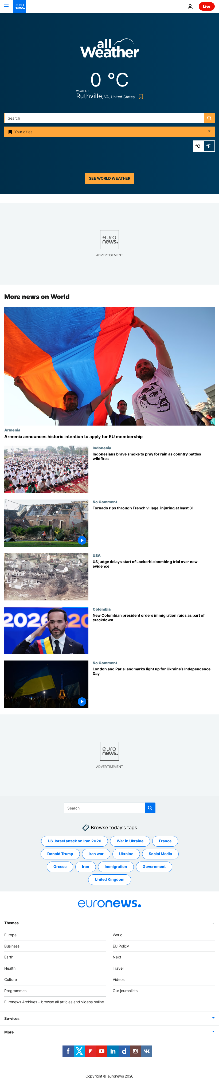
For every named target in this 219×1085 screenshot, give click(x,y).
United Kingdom (109, 879)
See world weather (109, 178)
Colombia (102, 609)
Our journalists (125, 990)
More (9, 1032)
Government (154, 866)
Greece (60, 866)
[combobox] (109, 118)
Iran (85, 866)
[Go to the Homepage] (19, 6)
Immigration (116, 866)
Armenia (12, 430)
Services (11, 1018)
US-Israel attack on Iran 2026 (74, 841)
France (165, 841)
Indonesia (102, 448)
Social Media (160, 853)
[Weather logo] (109, 50)
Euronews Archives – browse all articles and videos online (54, 1002)
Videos (118, 979)
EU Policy (121, 946)
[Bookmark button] (140, 96)
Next (117, 957)
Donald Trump (60, 853)
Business (11, 946)
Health (9, 968)
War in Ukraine (130, 841)
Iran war (96, 853)
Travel (118, 968)
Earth (8, 957)
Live (206, 6)
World (118, 935)
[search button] (209, 118)
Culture (10, 979)
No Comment (105, 502)
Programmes (15, 990)
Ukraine (126, 853)
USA (97, 555)
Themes (11, 923)
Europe (10, 935)
